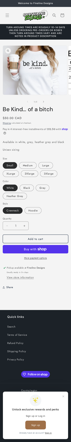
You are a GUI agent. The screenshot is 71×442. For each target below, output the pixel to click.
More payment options (35, 258)
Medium (28, 165)
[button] (7, 15)
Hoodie (33, 210)
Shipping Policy (16, 351)
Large (45, 165)
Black (26, 188)
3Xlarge (49, 173)
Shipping (7, 123)
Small (10, 165)
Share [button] (9, 287)
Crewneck (13, 210)
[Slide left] (27, 102)
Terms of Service (17, 335)
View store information (20, 277)
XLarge (11, 173)
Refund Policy (15, 343)
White (10, 188)
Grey (43, 188)
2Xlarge (29, 173)
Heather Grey (15, 196)
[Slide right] (44, 102)
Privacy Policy (15, 359)
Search (11, 326)
